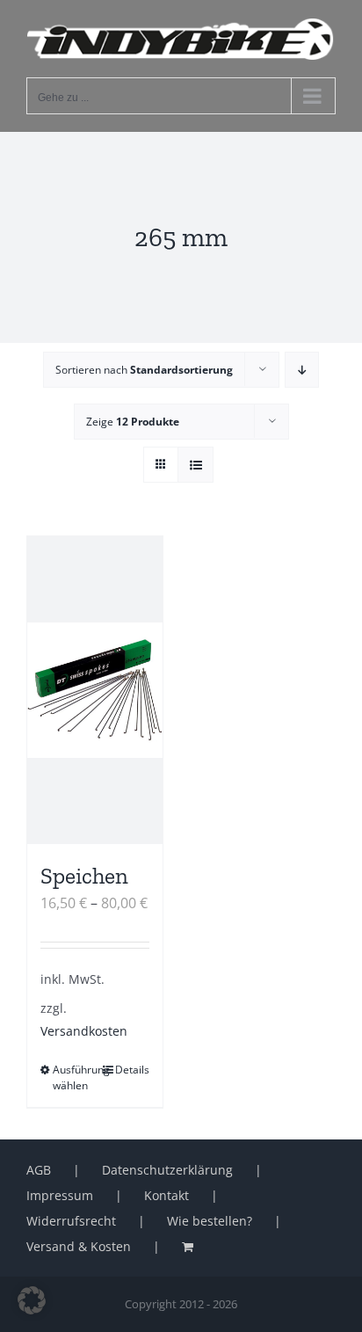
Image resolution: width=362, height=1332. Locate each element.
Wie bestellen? (209, 1220)
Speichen (84, 876)
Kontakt (166, 1195)
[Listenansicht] (195, 465)
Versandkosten (83, 1031)
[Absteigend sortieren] (302, 370)
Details (132, 1069)
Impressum (59, 1195)
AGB (38, 1169)
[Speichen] (95, 690)
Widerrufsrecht (71, 1220)
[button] (31, 1300)
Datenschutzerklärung (167, 1169)
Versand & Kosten (78, 1246)
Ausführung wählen (73, 1077)
